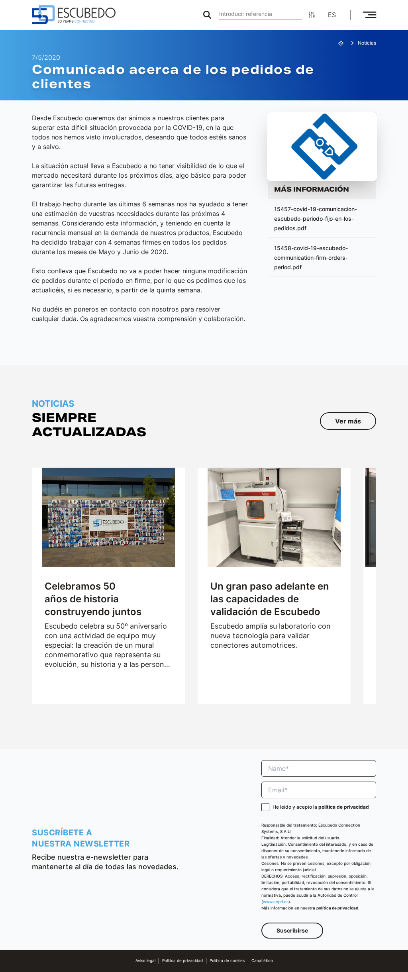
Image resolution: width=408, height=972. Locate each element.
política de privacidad (343, 807)
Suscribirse (292, 930)
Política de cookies (227, 960)
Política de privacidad (182, 960)
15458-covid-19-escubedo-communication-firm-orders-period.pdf (311, 257)
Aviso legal (145, 960)
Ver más (348, 421)
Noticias (367, 43)
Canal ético (262, 960)
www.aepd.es (275, 901)
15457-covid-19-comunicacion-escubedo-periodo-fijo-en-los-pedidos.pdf (315, 218)
